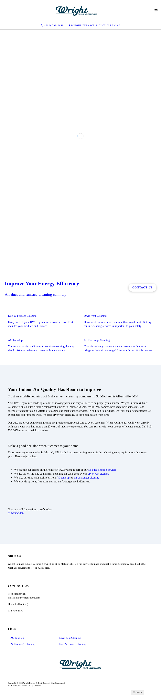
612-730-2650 (16, 591)
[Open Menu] (156, 11)
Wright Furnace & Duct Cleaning (95, 25)
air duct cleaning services (102, 547)
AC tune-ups (63, 555)
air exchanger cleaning (86, 555)
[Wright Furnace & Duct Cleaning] (77, 11)
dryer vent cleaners (98, 551)
